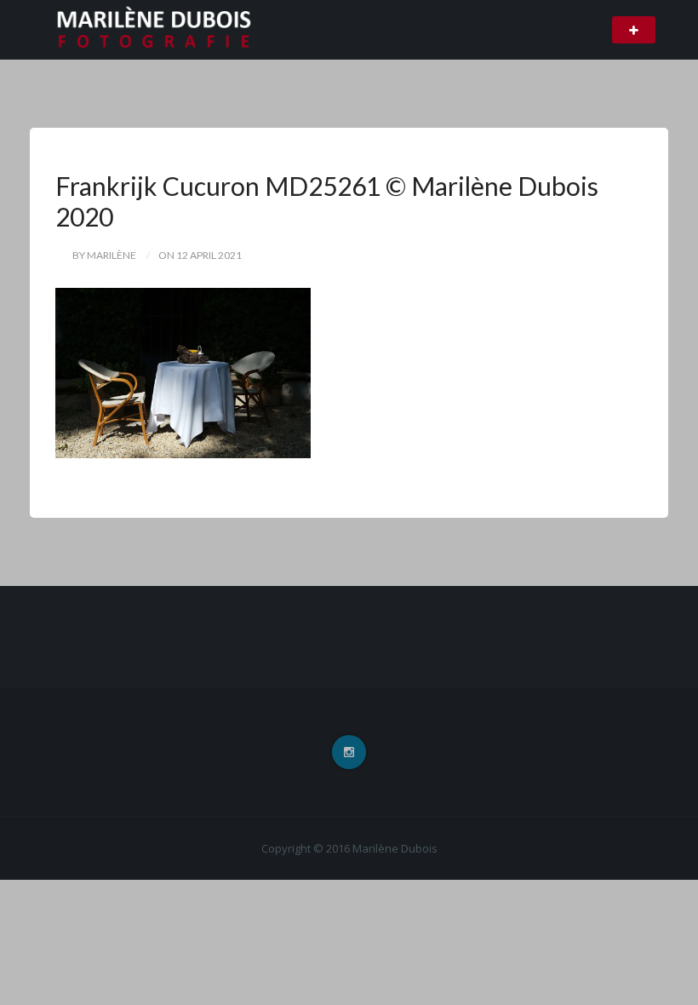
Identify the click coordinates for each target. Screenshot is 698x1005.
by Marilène (104, 255)
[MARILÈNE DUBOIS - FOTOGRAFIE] (154, 29)
